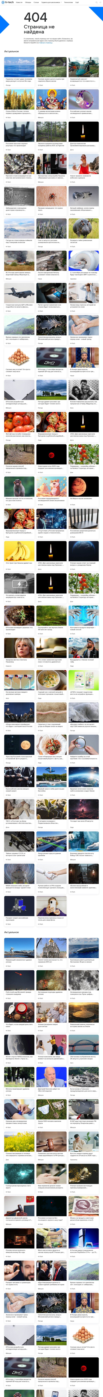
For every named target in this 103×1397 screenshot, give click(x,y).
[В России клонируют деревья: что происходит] (19, 621)
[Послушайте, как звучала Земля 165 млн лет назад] (51, 621)
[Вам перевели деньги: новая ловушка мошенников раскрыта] (51, 1340)
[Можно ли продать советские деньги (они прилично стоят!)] (84, 1372)
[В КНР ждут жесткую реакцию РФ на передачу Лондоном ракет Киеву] (84, 1276)
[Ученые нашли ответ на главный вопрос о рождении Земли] (84, 556)
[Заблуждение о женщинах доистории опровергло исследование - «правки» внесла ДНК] (19, 201)
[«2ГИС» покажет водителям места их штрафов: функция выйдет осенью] (84, 685)
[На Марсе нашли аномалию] (84, 492)
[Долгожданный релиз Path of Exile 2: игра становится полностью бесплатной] (51, 976)
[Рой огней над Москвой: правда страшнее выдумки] (19, 1147)
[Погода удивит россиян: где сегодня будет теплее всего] (51, 395)
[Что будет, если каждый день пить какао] (19, 1179)
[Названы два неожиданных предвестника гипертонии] (19, 1276)
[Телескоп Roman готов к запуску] (84, 911)
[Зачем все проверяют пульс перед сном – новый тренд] (84, 330)
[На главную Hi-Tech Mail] (9, 2)
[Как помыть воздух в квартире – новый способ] (84, 621)
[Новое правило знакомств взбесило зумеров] (84, 169)
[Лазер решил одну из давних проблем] (51, 846)
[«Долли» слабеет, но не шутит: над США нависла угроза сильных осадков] (84, 717)
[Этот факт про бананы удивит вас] (19, 556)
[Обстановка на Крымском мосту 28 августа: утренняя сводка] (84, 1211)
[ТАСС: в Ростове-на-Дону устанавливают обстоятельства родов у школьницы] (19, 814)
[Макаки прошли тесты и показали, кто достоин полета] (19, 492)
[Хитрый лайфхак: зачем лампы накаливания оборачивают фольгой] (84, 201)
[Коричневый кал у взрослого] (19, 1040)
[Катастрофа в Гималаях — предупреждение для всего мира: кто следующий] (84, 1243)
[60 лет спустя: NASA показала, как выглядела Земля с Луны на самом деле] (19, 1211)
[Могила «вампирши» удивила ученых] (19, 1243)
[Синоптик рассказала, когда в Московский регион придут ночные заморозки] (51, 330)
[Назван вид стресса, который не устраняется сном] (84, 298)
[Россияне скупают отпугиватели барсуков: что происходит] (84, 976)
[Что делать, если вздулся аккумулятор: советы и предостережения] (19, 588)
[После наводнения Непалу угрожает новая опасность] (51, 266)
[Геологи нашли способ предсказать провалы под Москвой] (19, 459)
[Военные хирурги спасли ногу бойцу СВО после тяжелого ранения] (84, 846)
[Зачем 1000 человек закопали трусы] (51, 1276)
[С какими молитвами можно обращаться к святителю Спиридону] (51, 104)
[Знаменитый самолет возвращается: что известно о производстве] (84, 72)
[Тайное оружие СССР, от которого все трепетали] (19, 846)
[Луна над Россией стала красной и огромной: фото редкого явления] (19, 750)
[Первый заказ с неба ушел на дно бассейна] (51, 782)
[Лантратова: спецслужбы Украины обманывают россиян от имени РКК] (51, 169)
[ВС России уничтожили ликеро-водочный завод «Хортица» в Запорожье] (19, 266)
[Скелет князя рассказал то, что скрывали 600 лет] (51, 1114)
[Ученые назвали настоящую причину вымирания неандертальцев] (84, 1340)
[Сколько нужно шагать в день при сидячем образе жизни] (51, 72)
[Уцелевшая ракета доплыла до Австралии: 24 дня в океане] (84, 1114)
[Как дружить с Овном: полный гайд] (84, 653)
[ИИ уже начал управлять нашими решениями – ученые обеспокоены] (51, 1072)
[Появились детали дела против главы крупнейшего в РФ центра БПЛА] (51, 1308)
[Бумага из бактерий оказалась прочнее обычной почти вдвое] (84, 1072)
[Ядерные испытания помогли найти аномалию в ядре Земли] (84, 782)
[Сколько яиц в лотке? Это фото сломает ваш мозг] (19, 362)
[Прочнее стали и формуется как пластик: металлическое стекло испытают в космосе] (19, 169)
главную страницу (45, 43)
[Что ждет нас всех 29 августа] (84, 814)
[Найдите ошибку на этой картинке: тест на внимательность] (84, 750)
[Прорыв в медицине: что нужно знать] (51, 201)
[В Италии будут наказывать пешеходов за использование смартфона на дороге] (19, 1008)
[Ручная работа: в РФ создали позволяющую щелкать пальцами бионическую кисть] (51, 879)
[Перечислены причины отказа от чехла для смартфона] (51, 911)
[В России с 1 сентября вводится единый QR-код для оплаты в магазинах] (51, 362)
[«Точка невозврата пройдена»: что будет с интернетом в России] (19, 717)
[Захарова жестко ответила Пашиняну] (19, 653)
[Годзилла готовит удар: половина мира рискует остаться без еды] (19, 72)
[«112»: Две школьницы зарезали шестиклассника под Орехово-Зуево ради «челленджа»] (84, 427)
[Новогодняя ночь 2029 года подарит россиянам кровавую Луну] (51, 459)
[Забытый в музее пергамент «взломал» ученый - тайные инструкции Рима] (51, 1040)
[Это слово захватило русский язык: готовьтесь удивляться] (51, 653)
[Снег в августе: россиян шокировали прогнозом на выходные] (51, 233)
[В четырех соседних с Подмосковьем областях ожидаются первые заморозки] (51, 814)
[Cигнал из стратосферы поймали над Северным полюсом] (19, 233)
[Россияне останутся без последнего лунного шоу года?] (51, 1372)
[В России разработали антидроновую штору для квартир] (19, 395)
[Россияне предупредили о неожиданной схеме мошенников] (51, 492)
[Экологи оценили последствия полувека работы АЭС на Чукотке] (51, 137)
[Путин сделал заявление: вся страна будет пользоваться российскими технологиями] (51, 298)
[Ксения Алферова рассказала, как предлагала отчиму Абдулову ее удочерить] (84, 395)
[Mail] (3, 2)
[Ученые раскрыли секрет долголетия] (51, 1179)
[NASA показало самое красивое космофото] (84, 943)
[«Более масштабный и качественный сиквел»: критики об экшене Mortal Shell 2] (84, 879)
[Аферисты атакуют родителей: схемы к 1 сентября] (84, 1008)
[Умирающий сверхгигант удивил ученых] (19, 1114)
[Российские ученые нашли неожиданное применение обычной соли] (84, 104)
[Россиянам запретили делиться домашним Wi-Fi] (84, 524)
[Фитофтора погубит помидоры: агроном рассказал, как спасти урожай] (19, 427)
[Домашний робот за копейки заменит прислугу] (19, 976)
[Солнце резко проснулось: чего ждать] (19, 1340)
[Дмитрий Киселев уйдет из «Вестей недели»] (51, 1243)
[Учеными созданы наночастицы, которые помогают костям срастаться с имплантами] (19, 943)
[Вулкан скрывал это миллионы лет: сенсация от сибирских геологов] (19, 330)
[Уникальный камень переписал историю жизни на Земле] (84, 1179)
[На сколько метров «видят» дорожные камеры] (19, 685)
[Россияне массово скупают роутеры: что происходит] (19, 137)
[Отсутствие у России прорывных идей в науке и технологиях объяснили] (51, 524)
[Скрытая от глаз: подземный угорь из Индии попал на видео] (51, 717)
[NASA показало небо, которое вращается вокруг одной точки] (19, 879)
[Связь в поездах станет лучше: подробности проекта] (51, 943)
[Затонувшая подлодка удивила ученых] (51, 1147)
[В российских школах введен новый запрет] (19, 782)
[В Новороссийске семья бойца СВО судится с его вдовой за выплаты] (19, 1072)
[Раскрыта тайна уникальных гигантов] (84, 233)
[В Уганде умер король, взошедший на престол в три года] (84, 362)
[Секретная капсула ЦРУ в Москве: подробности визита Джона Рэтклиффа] (19, 298)
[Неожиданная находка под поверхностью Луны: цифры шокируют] (84, 1147)
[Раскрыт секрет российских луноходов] (19, 911)
